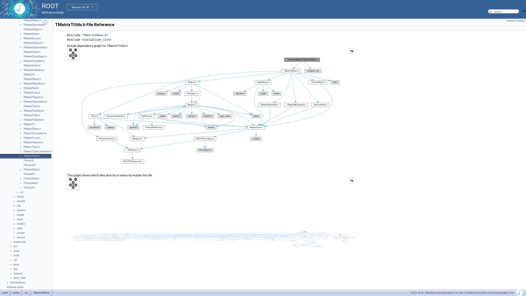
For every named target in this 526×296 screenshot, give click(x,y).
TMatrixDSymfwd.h (33, 61)
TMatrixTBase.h (32, 128)
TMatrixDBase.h (32, 20)
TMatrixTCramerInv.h (35, 133)
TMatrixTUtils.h (31, 156)
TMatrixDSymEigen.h (35, 56)
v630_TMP (20, 278)
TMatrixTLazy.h (31, 137)
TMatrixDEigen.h (32, 29)
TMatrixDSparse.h (33, 43)
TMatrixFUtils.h (31, 115)
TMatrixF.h (29, 74)
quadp (20, 214)
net (15, 246)
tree (16, 269)
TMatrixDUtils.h (31, 65)
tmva (16, 264)
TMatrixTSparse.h (33, 142)
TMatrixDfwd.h (31, 33)
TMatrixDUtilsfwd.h (33, 70)
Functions (520, 21)
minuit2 (21, 201)
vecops (21, 237)
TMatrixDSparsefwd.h (35, 47)
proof (16, 251)
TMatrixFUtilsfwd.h (33, 119)
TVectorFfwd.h (31, 178)
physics (21, 210)
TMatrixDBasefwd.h (34, 24)
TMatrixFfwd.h (31, 88)
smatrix (21, 223)
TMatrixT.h (29, 124)
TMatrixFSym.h (31, 106)
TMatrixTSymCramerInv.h (37, 151)
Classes (510, 21)
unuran (21, 232)
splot (19, 228)
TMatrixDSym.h (31, 52)
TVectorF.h (29, 174)
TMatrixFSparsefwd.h (35, 101)
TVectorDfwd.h (31, 169)
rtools (20, 219)
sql (15, 260)
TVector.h (28, 160)
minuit (20, 196)
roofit (16, 255)
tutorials (18, 273)
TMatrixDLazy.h (32, 38)
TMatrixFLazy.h (31, 92)
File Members (17, 282)
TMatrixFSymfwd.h (33, 110)
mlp (19, 205)
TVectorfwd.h (30, 183)
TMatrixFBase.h (32, 79)
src (21, 192)
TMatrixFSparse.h (33, 97)
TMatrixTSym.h (31, 147)
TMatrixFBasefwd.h (34, 83)
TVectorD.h (29, 165)
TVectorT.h (29, 187)
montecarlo (20, 241)
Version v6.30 (80, 7)
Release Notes (15, 287)
